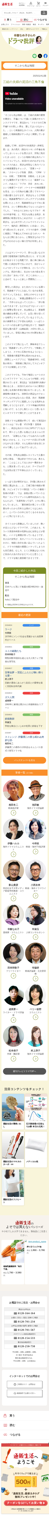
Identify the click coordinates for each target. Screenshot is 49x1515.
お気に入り (5, 24)
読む (26, 19)
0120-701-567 (26, 1329)
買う (9, 19)
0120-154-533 (26, 1338)
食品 (34, 24)
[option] (18, 1262)
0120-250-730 (26, 1346)
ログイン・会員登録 (22, 4)
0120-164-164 (26, 1313)
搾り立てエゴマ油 (16, 1246)
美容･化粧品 (26, 24)
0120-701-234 (26, 1321)
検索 (44, 13)
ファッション (15, 24)
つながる (42, 19)
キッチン (41, 24)
